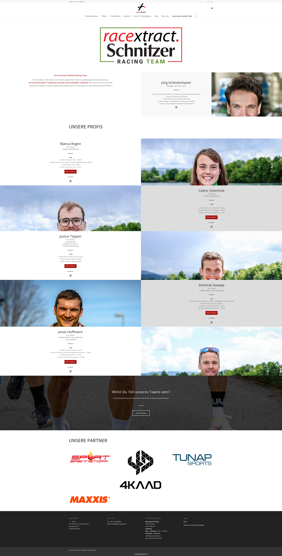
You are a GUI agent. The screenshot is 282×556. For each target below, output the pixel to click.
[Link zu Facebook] (211, 1)
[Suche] (195, 16)
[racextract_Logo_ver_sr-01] (141, 8)
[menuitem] (92, 16)
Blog (185, 522)
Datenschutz (92, 550)
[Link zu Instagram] (208, 1)
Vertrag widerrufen (141, 554)
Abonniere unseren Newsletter (194, 525)
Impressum (84, 550)
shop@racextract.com (119, 524)
